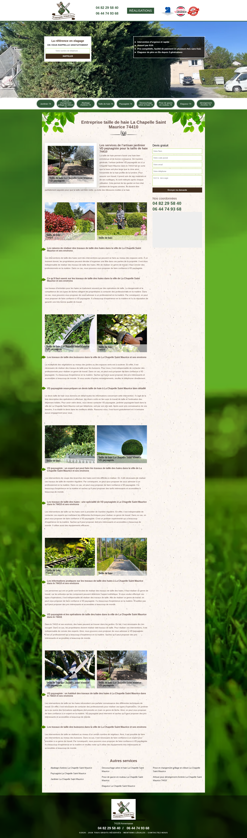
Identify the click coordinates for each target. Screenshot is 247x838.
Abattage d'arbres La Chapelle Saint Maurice (71, 768)
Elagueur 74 (185, 104)
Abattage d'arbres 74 (85, 104)
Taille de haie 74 (105, 104)
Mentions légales (135, 833)
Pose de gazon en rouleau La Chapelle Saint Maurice (122, 779)
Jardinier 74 (45, 104)
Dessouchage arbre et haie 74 (146, 104)
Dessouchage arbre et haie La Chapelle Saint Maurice (123, 769)
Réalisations (140, 10)
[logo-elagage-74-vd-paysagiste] (63, 10)
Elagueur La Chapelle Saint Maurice (118, 786)
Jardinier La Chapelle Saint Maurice (67, 779)
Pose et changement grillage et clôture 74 (65, 104)
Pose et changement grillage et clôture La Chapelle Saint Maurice (176, 769)
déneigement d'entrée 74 (206, 104)
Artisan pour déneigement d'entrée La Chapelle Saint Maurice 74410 (177, 779)
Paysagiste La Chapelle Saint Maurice (68, 773)
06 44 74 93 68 (107, 13)
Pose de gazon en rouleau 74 (166, 104)
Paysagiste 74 (125, 104)
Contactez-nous (158, 833)
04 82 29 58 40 (107, 8)
